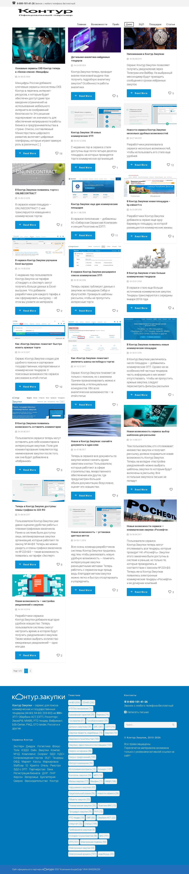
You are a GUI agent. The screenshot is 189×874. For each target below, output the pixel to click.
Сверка (18, 780)
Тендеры (57, 757)
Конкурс (105, 769)
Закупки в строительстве (84, 739)
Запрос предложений (82, 757)
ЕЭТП (110, 727)
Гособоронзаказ (97, 721)
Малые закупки (78, 781)
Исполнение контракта (82, 769)
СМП (90, 818)
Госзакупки (77, 721)
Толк (16, 750)
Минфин (96, 781)
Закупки (44, 750)
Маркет (26, 761)
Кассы (37, 761)
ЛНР (52, 773)
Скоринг (43, 753)
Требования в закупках (82, 830)
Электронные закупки (81, 848)
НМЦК (110, 781)
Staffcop (19, 765)
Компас (55, 750)
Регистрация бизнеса (27, 773)
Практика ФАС (107, 805)
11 (116, 235)
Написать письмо (138, 712)
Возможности (99, 24)
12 (172, 165)
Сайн (34, 750)
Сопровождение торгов (28, 757)
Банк (50, 769)
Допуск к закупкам (80, 727)
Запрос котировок (80, 751)
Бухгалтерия (47, 777)
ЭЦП (141, 24)
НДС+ (61, 753)
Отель (44, 765)
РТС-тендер (76, 818)
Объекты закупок (79, 799)
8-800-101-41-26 (26, 3)
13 (60, 153)
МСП (98, 775)
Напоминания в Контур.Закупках (145, 54)
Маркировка (50, 761)
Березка (103, 715)
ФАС (104, 836)
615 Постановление (81, 708)
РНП (98, 811)
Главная (81, 24)
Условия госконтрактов (83, 836)
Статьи (170, 24)
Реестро (55, 765)
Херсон (18, 777)
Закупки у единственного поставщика (90, 745)
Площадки (155, 24)
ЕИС (98, 727)
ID (27, 765)
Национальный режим (82, 793)
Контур (54, 780)
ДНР (45, 773)
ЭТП (73, 842)
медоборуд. (106, 854)
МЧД (17, 753)
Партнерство (37, 769)
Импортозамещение (81, 763)
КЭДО (25, 750)
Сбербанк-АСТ (106, 818)
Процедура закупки (80, 811)
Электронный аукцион (82, 854)
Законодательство (36, 780)
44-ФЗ (74, 702)
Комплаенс (29, 753)
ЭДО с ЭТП (20, 769)
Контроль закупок (80, 775)
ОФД (17, 761)
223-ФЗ (88, 702)
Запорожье (31, 777)
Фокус (56, 746)
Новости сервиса (108, 793)
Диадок (30, 746)
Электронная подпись (93, 842)
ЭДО (52, 753)
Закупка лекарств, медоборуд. (86, 733)
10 (60, 387)
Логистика (43, 746)
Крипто (34, 765)
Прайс (115, 24)
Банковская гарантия (81, 715)
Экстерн (19, 746)
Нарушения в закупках (82, 787)
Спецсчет (75, 824)
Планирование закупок (82, 805)
